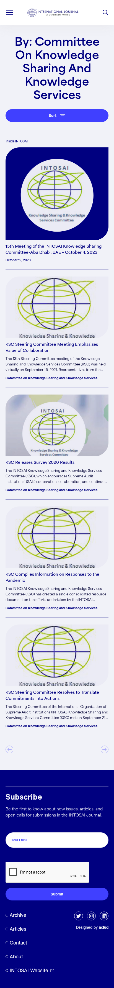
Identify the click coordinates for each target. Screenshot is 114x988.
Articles (18, 929)
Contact (18, 943)
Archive (18, 915)
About (16, 956)
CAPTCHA (17, 856)
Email (12, 826)
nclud (103, 927)
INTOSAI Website (29, 970)
